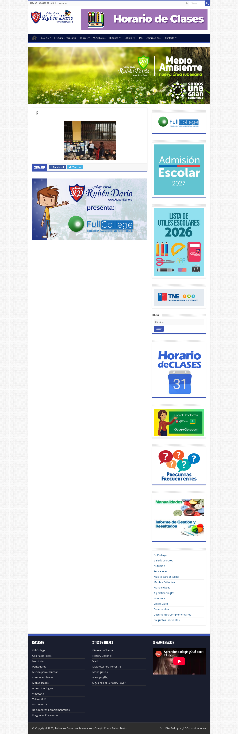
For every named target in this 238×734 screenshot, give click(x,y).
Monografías (100, 672)
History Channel (102, 655)
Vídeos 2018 (161, 603)
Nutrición (159, 566)
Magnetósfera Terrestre (106, 666)
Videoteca (159, 598)
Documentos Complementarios (172, 614)
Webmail (63, 3)
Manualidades (162, 587)
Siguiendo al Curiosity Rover (108, 682)
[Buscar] (207, 3)
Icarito (96, 661)
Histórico (113, 38)
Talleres (83, 38)
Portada (34, 37)
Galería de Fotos (163, 560)
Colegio (45, 38)
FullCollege (129, 38)
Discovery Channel (103, 650)
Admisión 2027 (154, 38)
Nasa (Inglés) (100, 677)
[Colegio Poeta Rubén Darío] (52, 17)
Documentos (161, 609)
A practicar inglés (164, 593)
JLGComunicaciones (194, 728)
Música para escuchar (166, 576)
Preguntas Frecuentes (65, 38)
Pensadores (160, 571)
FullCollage (160, 555)
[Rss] (186, 3)
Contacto (169, 38)
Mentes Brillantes (164, 582)
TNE (141, 38)
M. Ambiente (99, 38)
